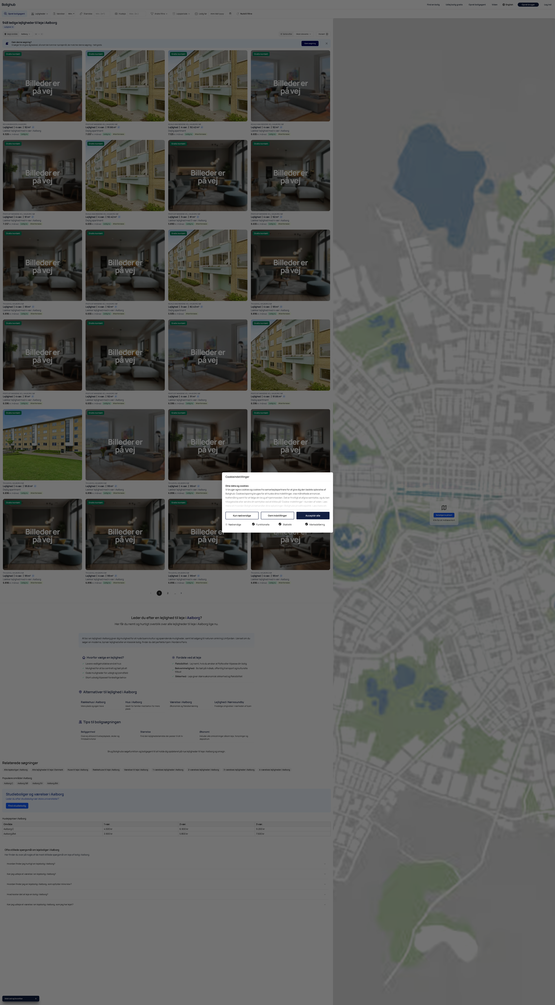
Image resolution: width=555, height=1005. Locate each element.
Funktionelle (262, 524)
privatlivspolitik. (303, 505)
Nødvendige (235, 524)
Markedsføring (317, 524)
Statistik (287, 524)
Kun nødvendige (242, 515)
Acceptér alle (313, 515)
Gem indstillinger (277, 515)
